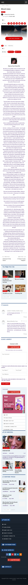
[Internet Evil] (14, 442)
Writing (5, 467)
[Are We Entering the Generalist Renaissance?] (22, 489)
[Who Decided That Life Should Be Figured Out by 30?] (22, 504)
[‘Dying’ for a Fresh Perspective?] (22, 497)
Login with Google (15, 347)
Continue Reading (13, 38)
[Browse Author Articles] (14, 61)
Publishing (6, 448)
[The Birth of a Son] (8, 288)
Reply (25, 317)
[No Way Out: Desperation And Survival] (8, 274)
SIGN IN (6, 520)
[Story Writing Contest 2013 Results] (20, 465)
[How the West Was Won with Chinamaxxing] (22, 482)
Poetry (5, 276)
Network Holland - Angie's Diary (15, 578)
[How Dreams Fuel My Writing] (8, 465)
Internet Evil (6, 450)
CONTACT (7, 567)
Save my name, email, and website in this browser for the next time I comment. (13, 380)
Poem (6, 45)
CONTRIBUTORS (9, 544)
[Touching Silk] (20, 288)
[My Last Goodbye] (20, 274)
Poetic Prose (10, 45)
